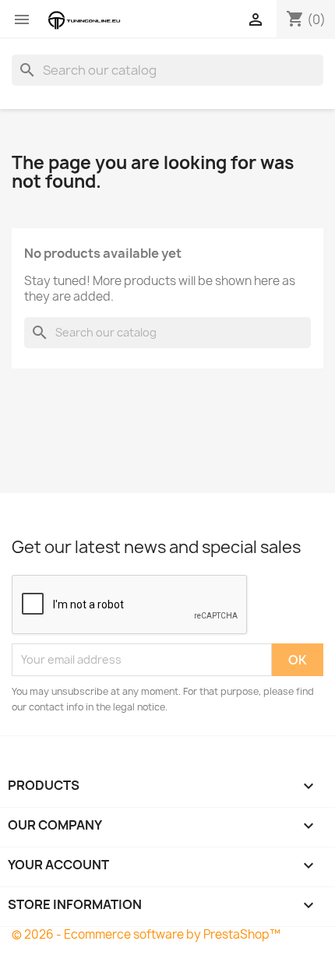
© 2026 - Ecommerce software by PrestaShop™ (146, 934)
